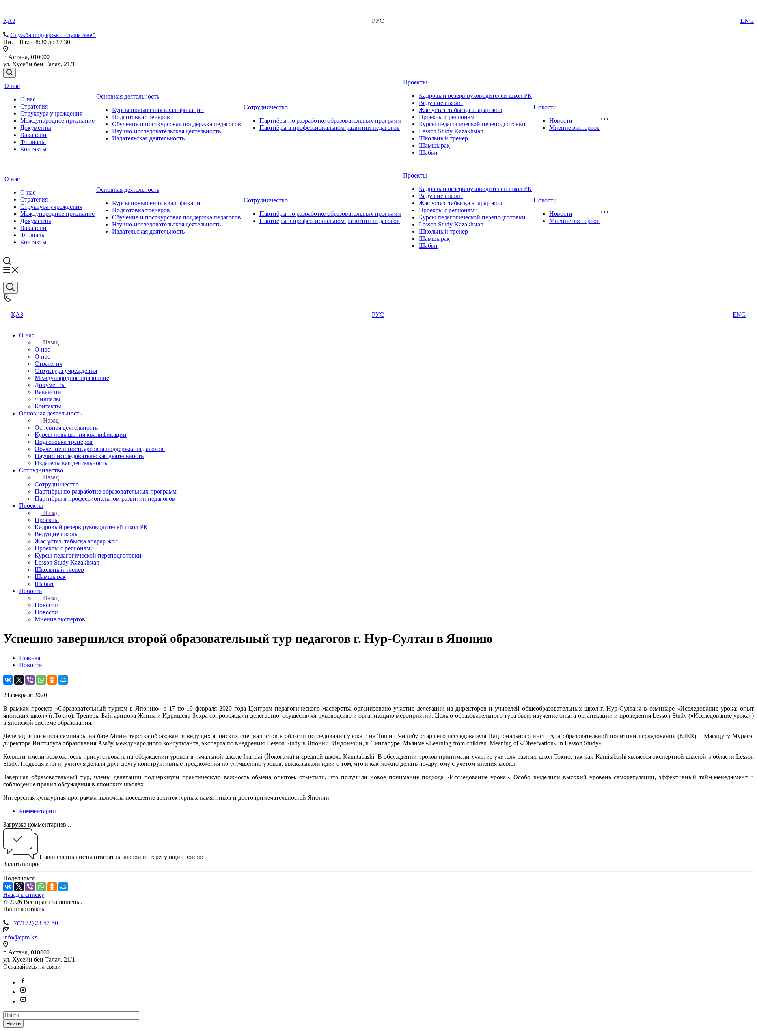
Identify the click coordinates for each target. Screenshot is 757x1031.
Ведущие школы (441, 102)
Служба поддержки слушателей (53, 35)
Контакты (33, 149)
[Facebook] (23, 982)
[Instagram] (23, 991)
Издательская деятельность (148, 138)
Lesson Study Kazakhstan (451, 131)
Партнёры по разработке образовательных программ (330, 120)
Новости (545, 107)
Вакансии (33, 134)
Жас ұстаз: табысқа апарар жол (460, 110)
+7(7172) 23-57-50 (34, 923)
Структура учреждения (51, 113)
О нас (12, 85)
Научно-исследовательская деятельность (166, 131)
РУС (378, 314)
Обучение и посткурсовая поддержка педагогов (177, 124)
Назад (51, 342)
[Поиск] (9, 73)
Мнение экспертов (574, 127)
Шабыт (428, 152)
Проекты (415, 82)
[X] (19, 680)
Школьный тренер (443, 138)
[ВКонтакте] (8, 680)
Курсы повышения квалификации (158, 110)
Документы (35, 127)
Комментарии (37, 811)
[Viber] (30, 680)
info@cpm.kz (20, 937)
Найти (13, 1024)
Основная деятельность (127, 96)
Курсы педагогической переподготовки (472, 124)
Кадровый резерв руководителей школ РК (475, 95)
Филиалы (33, 141)
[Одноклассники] (52, 680)
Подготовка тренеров (141, 117)
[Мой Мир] (63, 680)
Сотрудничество (266, 107)
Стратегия (34, 106)
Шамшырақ (434, 145)
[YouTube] (23, 1001)
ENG (747, 20)
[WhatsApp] (41, 680)
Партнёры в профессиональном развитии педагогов (329, 127)
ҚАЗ (9, 20)
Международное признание (57, 120)
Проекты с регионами (448, 117)
